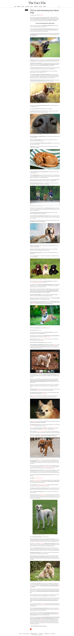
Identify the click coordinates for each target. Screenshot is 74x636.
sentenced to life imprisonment (47, 466)
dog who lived (32, 425)
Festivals (40, 6)
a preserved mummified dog (37, 480)
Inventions (36, 6)
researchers (41, 543)
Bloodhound (40, 434)
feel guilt (35, 543)
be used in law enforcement (41, 431)
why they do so (48, 336)
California (39, 484)
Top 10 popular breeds (40, 282)
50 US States (27, 6)
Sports (31, 6)
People (22, 6)
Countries (18, 6)
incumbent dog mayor (44, 484)
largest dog (33, 395)
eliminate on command (43, 494)
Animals (44, 6)
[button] (59, 6)
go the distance (44, 393)
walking (41, 619)
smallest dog (34, 421)
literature (42, 603)
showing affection (39, 390)
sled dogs (34, 303)
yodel (49, 327)
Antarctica (55, 344)
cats (37, 461)
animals (58, 612)
